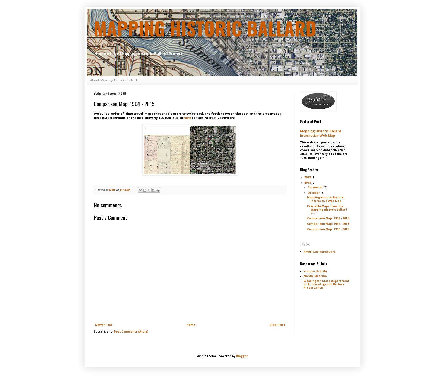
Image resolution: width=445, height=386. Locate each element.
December (316, 187)
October (314, 193)
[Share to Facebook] (153, 190)
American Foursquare (320, 252)
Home (191, 325)
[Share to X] (149, 190)
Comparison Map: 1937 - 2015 (328, 224)
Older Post (277, 325)
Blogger (242, 356)
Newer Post (103, 325)
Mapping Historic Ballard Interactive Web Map (320, 133)
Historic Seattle (315, 271)
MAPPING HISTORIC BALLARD (205, 28)
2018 (308, 183)
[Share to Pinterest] (158, 190)
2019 (308, 177)
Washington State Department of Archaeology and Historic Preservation (326, 284)
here (187, 118)
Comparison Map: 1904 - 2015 (328, 218)
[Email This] (140, 190)
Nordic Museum (315, 276)
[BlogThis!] (145, 190)
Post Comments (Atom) (131, 332)
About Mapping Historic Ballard (113, 80)
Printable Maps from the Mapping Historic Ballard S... (327, 209)
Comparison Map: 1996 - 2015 (328, 229)
